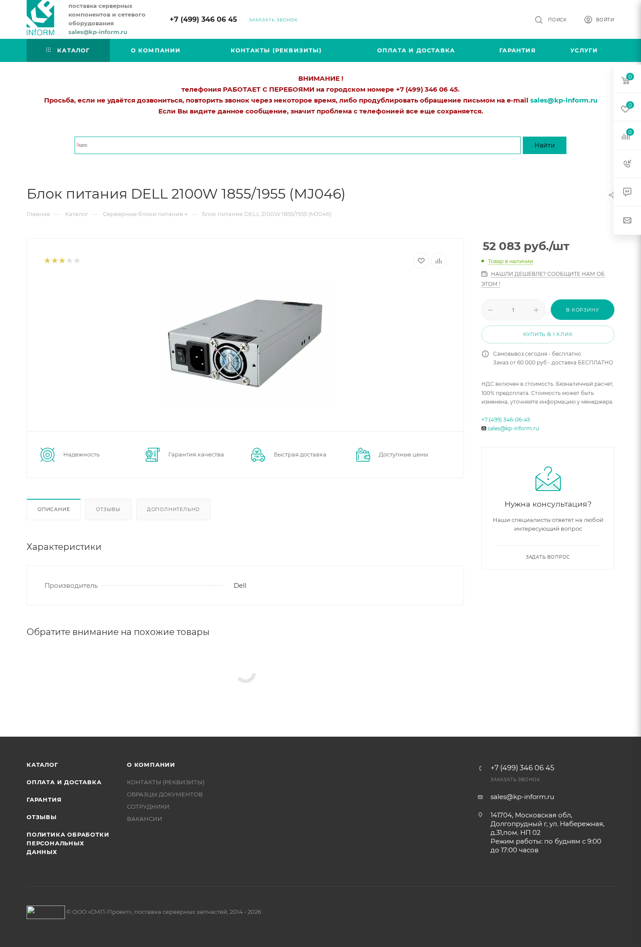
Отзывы (108, 509)
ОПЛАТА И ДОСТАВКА (64, 782)
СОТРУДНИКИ (148, 806)
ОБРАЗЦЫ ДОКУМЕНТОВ (165, 794)
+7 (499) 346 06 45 (203, 19)
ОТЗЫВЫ (42, 816)
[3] (61, 260)
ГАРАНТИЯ (44, 799)
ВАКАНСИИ (144, 818)
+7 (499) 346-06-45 (505, 419)
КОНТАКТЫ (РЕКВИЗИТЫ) (166, 782)
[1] (47, 260)
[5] (76, 260)
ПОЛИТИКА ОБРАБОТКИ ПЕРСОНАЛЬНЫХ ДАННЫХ (68, 843)
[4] (69, 260)
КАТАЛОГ (42, 764)
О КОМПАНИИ (151, 764)
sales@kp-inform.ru (513, 428)
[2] (54, 260)
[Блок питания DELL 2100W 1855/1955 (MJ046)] (245, 343)
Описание (54, 509)
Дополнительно (173, 509)
